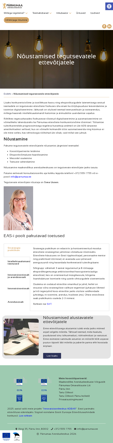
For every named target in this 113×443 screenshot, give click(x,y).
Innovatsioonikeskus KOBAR (59, 408)
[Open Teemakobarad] (50, 13)
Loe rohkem (25, 415)
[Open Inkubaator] (70, 13)
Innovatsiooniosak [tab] (18, 288)
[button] (109, 6)
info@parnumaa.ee (21, 176)
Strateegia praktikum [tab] (14, 249)
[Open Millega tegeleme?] (26, 13)
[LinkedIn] (109, 26)
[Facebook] (104, 26)
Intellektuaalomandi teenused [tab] (19, 262)
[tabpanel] (69, 277)
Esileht (7, 94)
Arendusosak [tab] (16, 302)
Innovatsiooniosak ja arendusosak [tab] (18, 276)
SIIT (49, 304)
